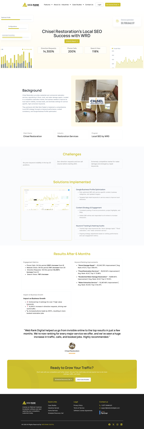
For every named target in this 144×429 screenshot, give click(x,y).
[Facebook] (109, 424)
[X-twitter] (113, 424)
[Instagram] (117, 424)
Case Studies (77, 5)
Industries (65, 5)
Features (47, 5)
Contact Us (89, 5)
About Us (57, 5)
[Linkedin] (121, 424)
